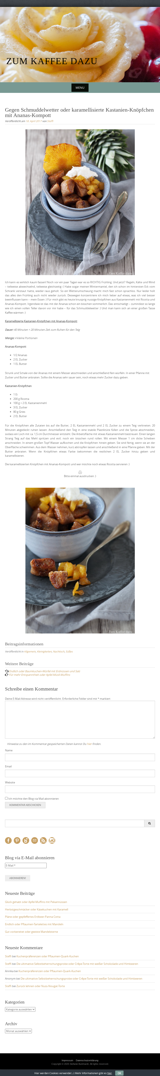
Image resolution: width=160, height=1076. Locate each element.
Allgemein (30, 651)
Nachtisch (58, 651)
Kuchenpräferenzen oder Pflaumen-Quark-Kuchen (47, 956)
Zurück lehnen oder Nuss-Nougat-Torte (40, 986)
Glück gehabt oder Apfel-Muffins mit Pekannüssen (36, 902)
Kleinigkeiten (44, 651)
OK (119, 1073)
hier (89, 744)
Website (10, 782)
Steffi (50, 121)
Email (8, 766)
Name (8, 750)
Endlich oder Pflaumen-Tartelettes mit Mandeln (34, 924)
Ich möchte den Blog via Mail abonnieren (33, 798)
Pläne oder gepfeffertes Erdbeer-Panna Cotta (32, 917)
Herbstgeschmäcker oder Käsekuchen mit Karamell (36, 909)
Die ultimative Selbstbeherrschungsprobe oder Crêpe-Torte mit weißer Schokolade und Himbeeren (77, 964)
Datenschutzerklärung (87, 1060)
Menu (80, 88)
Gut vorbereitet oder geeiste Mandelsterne (31, 932)
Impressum (67, 1060)
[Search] (149, 823)
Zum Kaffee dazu (52, 61)
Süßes (69, 651)
